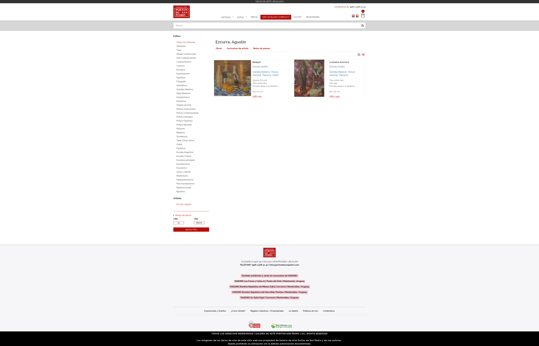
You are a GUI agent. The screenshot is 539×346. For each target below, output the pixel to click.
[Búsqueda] (363, 25)
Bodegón (257, 62)
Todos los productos (185, 42)
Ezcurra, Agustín (260, 66)
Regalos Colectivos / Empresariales (267, 311)
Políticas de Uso (310, 311)
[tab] (218, 48)
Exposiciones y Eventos (215, 311)
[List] (363, 54)
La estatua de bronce (339, 62)
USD (175, 219)
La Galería (293, 311)
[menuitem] (254, 17)
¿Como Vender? (238, 311)
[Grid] (359, 54)
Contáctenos (340, 7)
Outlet (275, 75)
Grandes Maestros (261, 71)
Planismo (266, 75)
